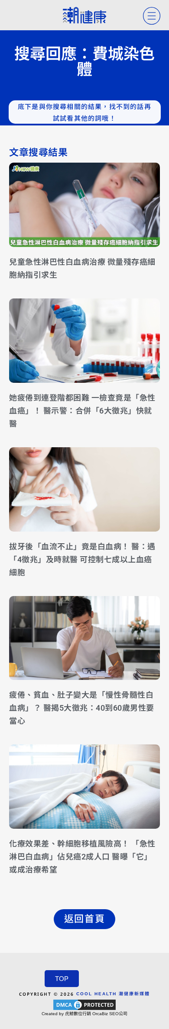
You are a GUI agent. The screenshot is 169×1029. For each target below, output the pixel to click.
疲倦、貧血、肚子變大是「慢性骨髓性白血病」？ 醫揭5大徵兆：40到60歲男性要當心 (81, 707)
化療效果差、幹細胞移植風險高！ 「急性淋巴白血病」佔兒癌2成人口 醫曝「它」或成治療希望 (82, 856)
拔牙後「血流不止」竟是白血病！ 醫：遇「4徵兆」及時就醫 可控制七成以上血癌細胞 (82, 559)
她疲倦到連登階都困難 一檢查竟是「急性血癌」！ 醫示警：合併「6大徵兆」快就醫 (82, 410)
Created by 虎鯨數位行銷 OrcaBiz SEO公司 (84, 1013)
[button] (84, 919)
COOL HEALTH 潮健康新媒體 (113, 993)
